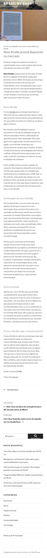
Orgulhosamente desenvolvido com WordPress (22, 552)
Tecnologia (13, 390)
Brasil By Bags (18, 3)
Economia (8, 501)
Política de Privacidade (13, 536)
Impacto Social (10, 511)
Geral (6, 506)
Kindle (12, 112)
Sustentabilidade (11, 520)
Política (7, 515)
